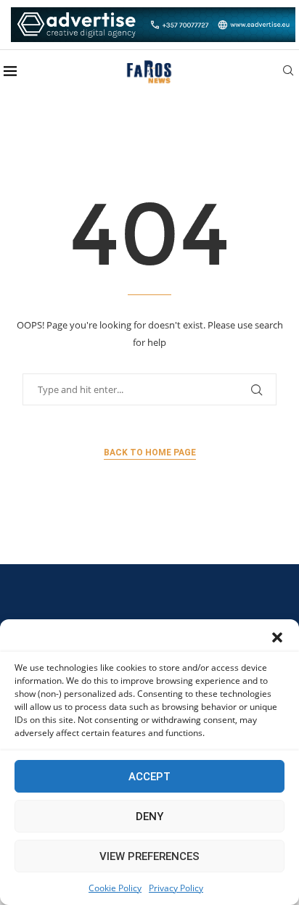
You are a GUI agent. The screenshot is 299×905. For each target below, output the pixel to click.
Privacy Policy (176, 888)
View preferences (149, 856)
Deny (149, 816)
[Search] (288, 72)
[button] (277, 637)
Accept (149, 776)
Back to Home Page (150, 452)
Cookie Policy (115, 888)
